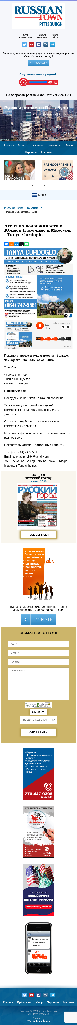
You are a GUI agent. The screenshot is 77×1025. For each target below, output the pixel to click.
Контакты (46, 152)
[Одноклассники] (11, 244)
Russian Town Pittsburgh (21, 207)
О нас (21, 144)
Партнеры (31, 152)
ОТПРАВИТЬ (38, 732)
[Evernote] (26, 244)
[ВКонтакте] (6, 244)
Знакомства (54, 144)
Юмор (69, 144)
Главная (9, 144)
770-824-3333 (62, 95)
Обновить (38, 712)
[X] (21, 244)
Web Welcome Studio (38, 1021)
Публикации (36, 144)
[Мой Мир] (16, 244)
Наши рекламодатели (21, 211)
